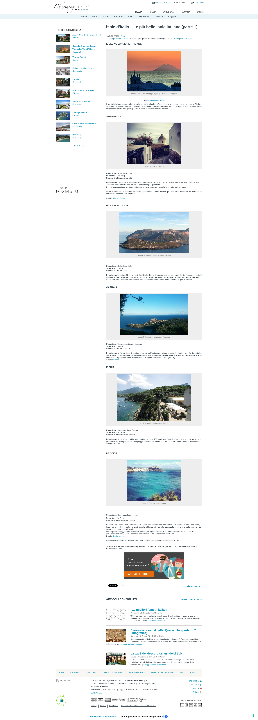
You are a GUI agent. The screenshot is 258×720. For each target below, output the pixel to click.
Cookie (103, 706)
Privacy (94, 706)
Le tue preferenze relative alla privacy (141, 716)
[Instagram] (62, 191)
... (81, 146)
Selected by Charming (162, 673)
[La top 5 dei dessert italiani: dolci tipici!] (117, 659)
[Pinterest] (67, 191)
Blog (192, 673)
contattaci (96, 693)
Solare (176, 39)
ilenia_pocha (118, 536)
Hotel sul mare (185, 39)
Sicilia (126, 39)
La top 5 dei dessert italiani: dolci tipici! (157, 653)
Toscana (109, 39)
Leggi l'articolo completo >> (158, 621)
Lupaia (75, 79)
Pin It (122, 586)
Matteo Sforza (119, 198)
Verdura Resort (79, 57)
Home (84, 17)
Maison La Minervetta (82, 68)
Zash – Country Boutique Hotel (86, 35)
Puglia (195, 692)
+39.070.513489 (178, 3)
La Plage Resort (79, 112)
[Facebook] (58, 191)
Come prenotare (136, 673)
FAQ (182, 673)
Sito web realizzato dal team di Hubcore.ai (138, 706)
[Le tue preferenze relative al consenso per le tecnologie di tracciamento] (253, 715)
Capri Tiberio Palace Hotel (84, 124)
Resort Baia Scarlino (81, 101)
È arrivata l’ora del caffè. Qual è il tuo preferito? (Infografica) (163, 632)
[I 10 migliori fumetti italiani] (117, 615)
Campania (118, 39)
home (61, 673)
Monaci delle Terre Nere (83, 90)
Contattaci (161, 3)
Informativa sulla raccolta (103, 716)
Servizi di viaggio (113, 673)
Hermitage (77, 135)
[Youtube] (71, 191)
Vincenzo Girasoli (157, 101)
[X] (76, 191)
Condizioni (113, 706)
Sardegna (194, 681)
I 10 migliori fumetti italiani (148, 609)
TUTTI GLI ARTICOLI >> (191, 600)
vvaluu (116, 360)
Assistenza (92, 673)
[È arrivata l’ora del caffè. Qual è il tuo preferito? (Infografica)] (117, 635)
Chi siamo (75, 673)
